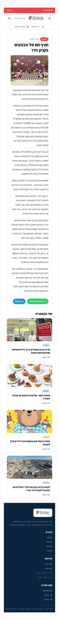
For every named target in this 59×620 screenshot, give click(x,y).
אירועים (49, 546)
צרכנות (49, 550)
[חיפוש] (9, 18)
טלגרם (17, 301)
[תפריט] (49, 18)
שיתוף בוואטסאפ (36, 301)
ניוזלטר (46, 599)
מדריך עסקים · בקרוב (44, 573)
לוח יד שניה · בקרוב (45, 577)
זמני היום (49, 568)
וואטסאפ (46, 590)
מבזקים (49, 542)
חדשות (49, 537)
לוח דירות (48, 564)
